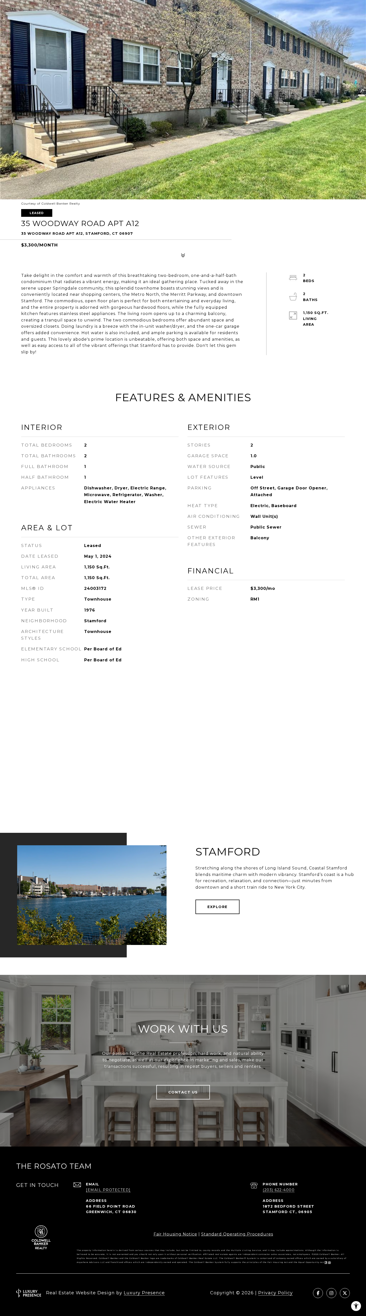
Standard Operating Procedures (237, 1234)
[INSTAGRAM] (331, 1293)
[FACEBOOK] (318, 1293)
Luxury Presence (144, 1293)
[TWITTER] (345, 1293)
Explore (217, 907)
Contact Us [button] (183, 1092)
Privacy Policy (275, 1293)
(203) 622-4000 (279, 1190)
